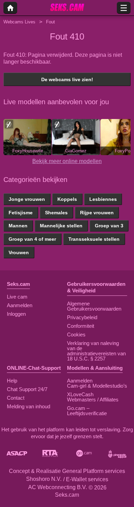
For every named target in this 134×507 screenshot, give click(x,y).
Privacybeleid (82, 317)
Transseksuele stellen (94, 239)
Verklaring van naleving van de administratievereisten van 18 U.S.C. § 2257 (96, 351)
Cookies (76, 334)
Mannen (18, 225)
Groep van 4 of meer (32, 239)
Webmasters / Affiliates (93, 399)
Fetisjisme (21, 212)
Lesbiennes (103, 199)
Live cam (17, 297)
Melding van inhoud (28, 406)
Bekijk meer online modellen (67, 161)
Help (12, 381)
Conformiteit (80, 326)
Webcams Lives (19, 21)
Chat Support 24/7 (27, 389)
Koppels (67, 199)
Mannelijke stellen (61, 225)
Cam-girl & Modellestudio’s (97, 386)
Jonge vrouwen (27, 199)
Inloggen (16, 314)
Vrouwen (19, 252)
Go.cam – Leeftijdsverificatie (87, 410)
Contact (15, 398)
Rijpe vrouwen (97, 212)
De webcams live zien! (67, 79)
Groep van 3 (109, 225)
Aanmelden (19, 305)
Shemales (56, 212)
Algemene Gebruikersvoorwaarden (94, 306)
